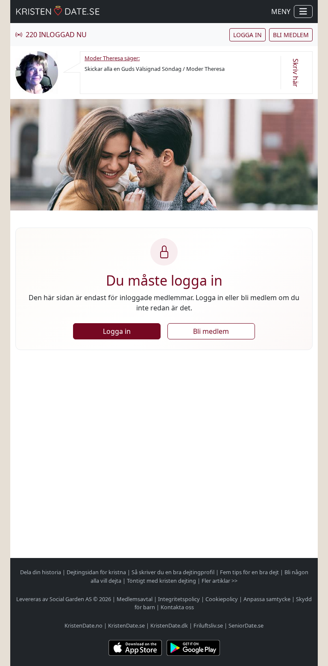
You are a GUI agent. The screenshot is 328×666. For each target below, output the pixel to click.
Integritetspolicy (179, 599)
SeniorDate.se (246, 625)
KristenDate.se (126, 625)
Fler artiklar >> (219, 580)
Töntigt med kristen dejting (161, 580)
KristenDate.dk (169, 625)
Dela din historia (40, 572)
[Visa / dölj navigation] (303, 11)
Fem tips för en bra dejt (249, 572)
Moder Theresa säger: (112, 58)
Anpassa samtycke (266, 599)
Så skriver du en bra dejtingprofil (173, 572)
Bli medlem (291, 35)
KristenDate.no (83, 625)
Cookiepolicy (221, 599)
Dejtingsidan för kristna (96, 572)
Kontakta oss (177, 607)
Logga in (247, 35)
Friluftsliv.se (208, 625)
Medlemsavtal (134, 599)
